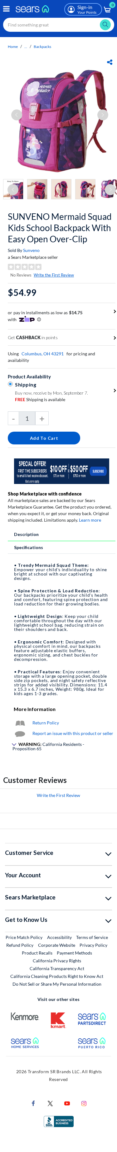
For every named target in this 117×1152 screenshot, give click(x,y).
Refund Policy (19, 945)
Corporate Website (57, 945)
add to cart (44, 438)
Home (13, 46)
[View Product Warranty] (20, 722)
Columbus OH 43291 (43, 353)
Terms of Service (92, 937)
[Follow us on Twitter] (50, 1103)
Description (26, 534)
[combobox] (58, 25)
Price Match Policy (24, 937)
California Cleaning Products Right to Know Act (56, 976)
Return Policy (45, 722)
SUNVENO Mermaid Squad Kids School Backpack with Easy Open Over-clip (60, 227)
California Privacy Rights (57, 960)
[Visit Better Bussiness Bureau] (59, 1121)
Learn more (90, 520)
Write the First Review (54, 275)
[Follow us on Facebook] (33, 1103)
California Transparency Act (57, 968)
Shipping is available (40, 399)
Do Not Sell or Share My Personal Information (56, 984)
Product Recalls (37, 952)
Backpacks (42, 46)
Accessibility (59, 937)
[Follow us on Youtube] (67, 1103)
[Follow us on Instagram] (84, 1103)
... (25, 46)
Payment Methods (74, 952)
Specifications (28, 547)
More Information (35, 709)
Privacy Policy (93, 945)
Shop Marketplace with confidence (45, 493)
